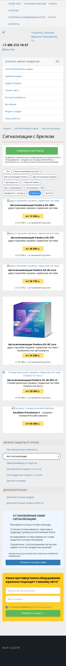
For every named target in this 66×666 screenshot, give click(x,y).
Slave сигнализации (12, 188)
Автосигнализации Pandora (16, 177)
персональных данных (41, 607)
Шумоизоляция (13, 76)
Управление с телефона (14, 193)
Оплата (53, 3)
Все (8, 171)
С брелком (34, 193)
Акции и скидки (13, 111)
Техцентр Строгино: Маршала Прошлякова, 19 (44, 36)
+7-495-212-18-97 (15, 45)
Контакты (13, 24)
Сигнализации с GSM (35, 188)
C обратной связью (30, 182)
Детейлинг (10, 104)
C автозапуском (11, 182)
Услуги (52, 17)
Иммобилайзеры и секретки (22, 463)
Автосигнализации (17, 456)
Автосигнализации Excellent (27, 171)
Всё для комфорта (15, 97)
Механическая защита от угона (24, 468)
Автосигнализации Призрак (45, 177)
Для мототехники (16, 480)
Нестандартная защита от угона (24, 474)
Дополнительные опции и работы (25, 502)
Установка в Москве (35, 3)
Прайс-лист (14, 3)
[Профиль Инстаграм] (7, 656)
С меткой (48, 193)
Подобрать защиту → (33, 613)
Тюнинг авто (12, 90)
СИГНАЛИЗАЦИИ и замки (19, 69)
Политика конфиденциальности (26, 17)
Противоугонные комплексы (22, 449)
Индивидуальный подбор (31, 150)
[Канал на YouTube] (17, 656)
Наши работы (12, 118)
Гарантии (13, 10)
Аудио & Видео (13, 83)
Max (12, 49)
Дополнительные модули (20, 497)
